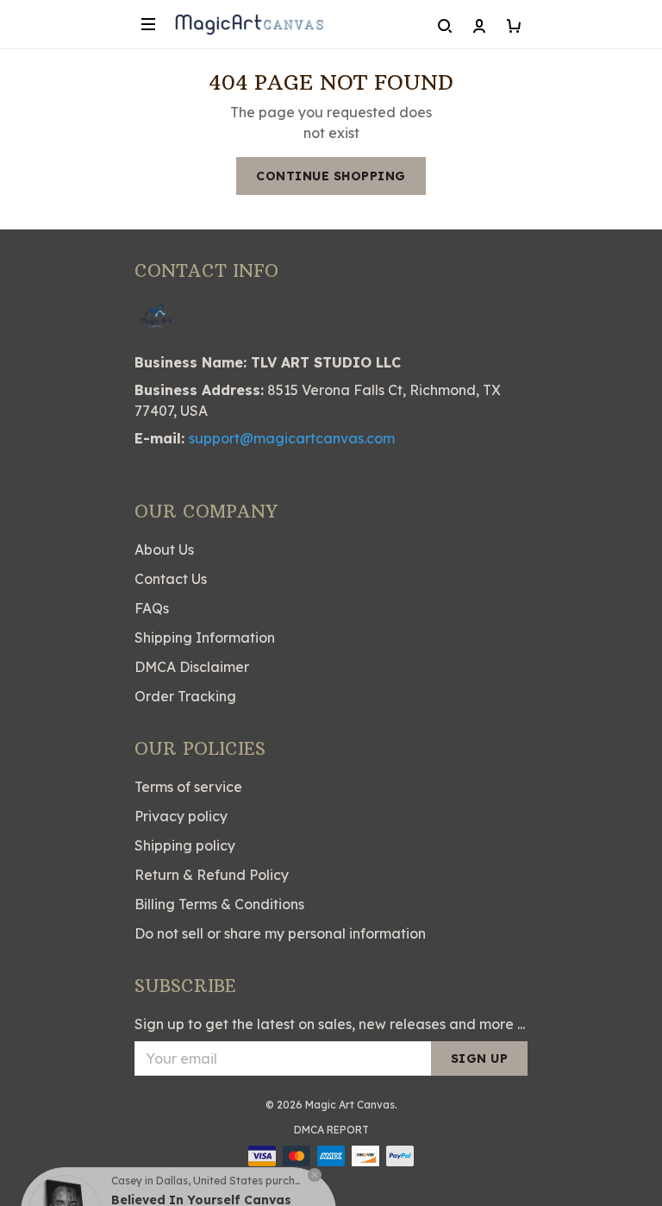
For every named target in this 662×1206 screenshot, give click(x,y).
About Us (164, 549)
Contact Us (170, 578)
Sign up (480, 1058)
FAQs (151, 608)
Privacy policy (181, 816)
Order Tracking (185, 696)
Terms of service (188, 786)
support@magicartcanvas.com (292, 438)
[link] (64, 1168)
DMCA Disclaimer (191, 666)
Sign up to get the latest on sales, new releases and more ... (329, 1024)
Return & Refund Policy (211, 874)
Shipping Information (204, 637)
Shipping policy (184, 845)
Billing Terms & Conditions (219, 904)
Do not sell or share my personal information (280, 933)
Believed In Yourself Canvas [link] (201, 1157)
